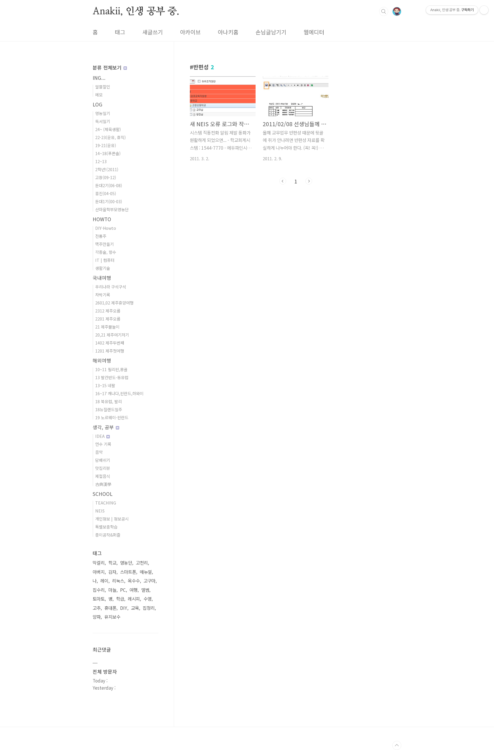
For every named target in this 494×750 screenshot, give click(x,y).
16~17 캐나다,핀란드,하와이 (119, 393)
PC (123, 590)
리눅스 (118, 580)
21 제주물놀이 (107, 327)
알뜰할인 (102, 87)
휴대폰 (110, 608)
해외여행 (102, 360)
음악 (99, 452)
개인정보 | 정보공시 (112, 519)
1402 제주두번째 (109, 343)
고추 (97, 608)
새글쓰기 (152, 32)
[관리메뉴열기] (484, 10)
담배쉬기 (102, 460)
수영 (148, 598)
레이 (104, 580)
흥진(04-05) (105, 193)
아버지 (99, 572)
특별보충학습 (106, 527)
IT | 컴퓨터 (104, 260)
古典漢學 (103, 484)
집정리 (149, 608)
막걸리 (99, 562)
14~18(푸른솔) (108, 153)
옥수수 (134, 580)
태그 (120, 32)
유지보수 (112, 617)
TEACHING (105, 503)
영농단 (126, 562)
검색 (383, 11)
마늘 (112, 590)
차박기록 (102, 295)
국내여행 (102, 277)
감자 (112, 572)
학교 (112, 562)
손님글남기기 (271, 32)
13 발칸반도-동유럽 (111, 377)
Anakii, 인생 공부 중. (136, 11)
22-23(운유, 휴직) (110, 137)
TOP (396, 745)
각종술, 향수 (105, 252)
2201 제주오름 (107, 319)
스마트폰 (128, 572)
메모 (99, 95)
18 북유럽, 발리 (108, 401)
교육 (135, 608)
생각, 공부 (104, 427)
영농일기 (102, 113)
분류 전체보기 (108, 67)
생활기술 (102, 268)
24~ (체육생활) (108, 129)
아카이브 (190, 32)
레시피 (134, 598)
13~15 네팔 (105, 385)
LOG (97, 104)
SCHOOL (103, 493)
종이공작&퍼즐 (107, 535)
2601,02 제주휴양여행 (114, 303)
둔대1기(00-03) (108, 201)
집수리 (99, 590)
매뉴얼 (146, 572)
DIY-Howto (105, 228)
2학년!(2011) (106, 169)
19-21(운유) (105, 145)
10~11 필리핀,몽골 (111, 369)
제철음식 (102, 476)
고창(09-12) (105, 177)
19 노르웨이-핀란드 (111, 417)
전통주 (100, 236)
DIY (123, 608)
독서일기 (102, 121)
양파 (97, 617)
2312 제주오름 (107, 311)
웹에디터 (314, 32)
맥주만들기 (104, 244)
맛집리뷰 (102, 468)
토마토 (99, 598)
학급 (120, 598)
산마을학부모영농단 (112, 209)
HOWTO (102, 219)
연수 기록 (103, 444)
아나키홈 (228, 32)
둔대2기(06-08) (108, 185)
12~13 (101, 161)
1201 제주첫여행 (109, 351)
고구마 (150, 580)
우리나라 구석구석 (110, 287)
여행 (134, 590)
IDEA (100, 436)
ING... (99, 77)
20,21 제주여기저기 (112, 335)
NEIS (100, 511)
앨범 (145, 590)
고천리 (142, 562)
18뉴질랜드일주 (108, 409)
